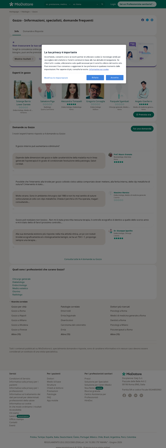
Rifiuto (95, 77)
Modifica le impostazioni (56, 78)
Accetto (115, 77)
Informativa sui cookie (99, 69)
